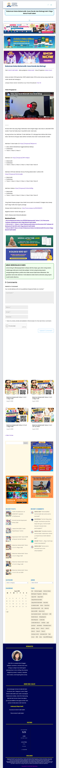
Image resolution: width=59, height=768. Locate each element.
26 (13, 606)
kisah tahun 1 (45, 614)
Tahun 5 (38, 631)
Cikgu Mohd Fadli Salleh (36, 602)
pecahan (33, 625)
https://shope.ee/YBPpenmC (28, 143)
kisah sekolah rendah (36, 614)
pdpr (48, 622)
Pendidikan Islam (47, 625)
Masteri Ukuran (34, 617)
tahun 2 (42, 628)
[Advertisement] (29, 357)
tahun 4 (33, 631)
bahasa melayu (47, 591)
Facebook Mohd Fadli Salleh (17, 710)
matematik (42, 619)
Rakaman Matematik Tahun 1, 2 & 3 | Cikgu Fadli (16, 397)
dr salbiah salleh (35, 605)
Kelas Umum (48, 70)
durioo (41, 605)
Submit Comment (46, 331)
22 (23, 604)
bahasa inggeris (38, 591)
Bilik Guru (45, 594)
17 (6, 604)
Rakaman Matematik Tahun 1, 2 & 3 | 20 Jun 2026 (42, 425)
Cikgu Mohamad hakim (36, 599)
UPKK (37, 637)
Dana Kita (45, 602)
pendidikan (39, 625)
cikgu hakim (40, 596)
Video (40, 637)
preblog (33, 628)
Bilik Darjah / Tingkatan (36, 594)
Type (49, 634)
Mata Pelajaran (34, 619)
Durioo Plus (47, 605)
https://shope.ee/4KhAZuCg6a (14, 174)
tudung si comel (35, 634)
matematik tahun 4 (35, 622)
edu (42, 608)
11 (9, 601)
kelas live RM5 (34, 611)
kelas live (47, 608)
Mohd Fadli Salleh (13, 70)
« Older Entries (9, 435)
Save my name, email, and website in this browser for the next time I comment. (29, 321)
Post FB (39, 83)
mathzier (43, 622)
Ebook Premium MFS (35, 608)
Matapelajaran (42, 617)
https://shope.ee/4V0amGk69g (24, 188)
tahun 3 (47, 628)
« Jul (7, 612)
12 (13, 601)
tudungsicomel (43, 634)
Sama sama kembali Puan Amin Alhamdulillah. (41, 548)
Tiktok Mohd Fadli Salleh (17, 713)
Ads (32, 591)
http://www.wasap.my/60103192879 (32, 208)
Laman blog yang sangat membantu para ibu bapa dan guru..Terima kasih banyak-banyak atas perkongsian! (42, 523)
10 (6, 601)
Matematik (31, 70)
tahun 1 (37, 628)
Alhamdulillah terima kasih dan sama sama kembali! (42, 514)
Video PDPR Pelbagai (47, 637)
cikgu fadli (33, 596)
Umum (32, 637)
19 (13, 604)
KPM (50, 614)
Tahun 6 (43, 631)
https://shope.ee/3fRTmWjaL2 (21, 158)
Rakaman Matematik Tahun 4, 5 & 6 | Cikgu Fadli (16, 425)
